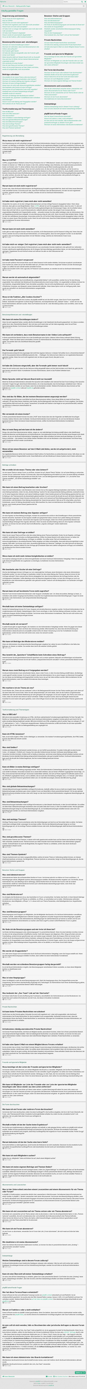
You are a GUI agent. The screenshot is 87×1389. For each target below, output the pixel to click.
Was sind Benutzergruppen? (53, 23)
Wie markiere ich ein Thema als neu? (14, 104)
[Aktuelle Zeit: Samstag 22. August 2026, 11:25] (83, 6)
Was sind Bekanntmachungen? (12, 122)
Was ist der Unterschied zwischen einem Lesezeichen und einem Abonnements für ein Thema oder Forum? (63, 89)
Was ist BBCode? (8, 111)
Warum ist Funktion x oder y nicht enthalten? (58, 118)
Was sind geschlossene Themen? (13, 126)
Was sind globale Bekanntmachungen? (15, 120)
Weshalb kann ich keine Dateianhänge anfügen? (18, 91)
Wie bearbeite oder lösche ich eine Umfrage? (17, 87)
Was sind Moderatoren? (52, 20)
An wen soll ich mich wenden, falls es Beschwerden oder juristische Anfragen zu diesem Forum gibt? (62, 121)
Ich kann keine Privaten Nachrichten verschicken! (60, 43)
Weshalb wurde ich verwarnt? (12, 93)
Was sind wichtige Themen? (11, 124)
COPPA (37, 206)
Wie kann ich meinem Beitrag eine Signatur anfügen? (19, 81)
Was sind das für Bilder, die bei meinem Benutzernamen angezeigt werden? (20, 60)
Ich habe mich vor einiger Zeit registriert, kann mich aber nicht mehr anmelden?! (22, 30)
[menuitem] (60, 1376)
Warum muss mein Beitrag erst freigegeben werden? (19, 102)
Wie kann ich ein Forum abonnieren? (56, 97)
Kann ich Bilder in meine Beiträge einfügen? (16, 117)
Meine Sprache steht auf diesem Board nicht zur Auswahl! (21, 57)
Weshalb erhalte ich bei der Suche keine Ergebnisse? (61, 75)
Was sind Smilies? (8, 115)
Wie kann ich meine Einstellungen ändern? (16, 45)
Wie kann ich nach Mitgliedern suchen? (57, 79)
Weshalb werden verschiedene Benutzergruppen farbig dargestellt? (62, 30)
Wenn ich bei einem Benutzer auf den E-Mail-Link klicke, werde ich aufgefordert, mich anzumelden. (20, 68)
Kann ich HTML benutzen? (10, 113)
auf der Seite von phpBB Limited (42, 1299)
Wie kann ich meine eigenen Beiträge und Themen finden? (63, 81)
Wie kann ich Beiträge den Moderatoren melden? (18, 95)
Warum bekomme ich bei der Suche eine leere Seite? (61, 77)
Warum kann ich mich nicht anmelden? (14, 27)
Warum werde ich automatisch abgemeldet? (16, 35)
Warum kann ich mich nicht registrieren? (15, 23)
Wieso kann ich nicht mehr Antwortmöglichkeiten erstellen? (21, 85)
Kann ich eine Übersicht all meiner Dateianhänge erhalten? (63, 108)
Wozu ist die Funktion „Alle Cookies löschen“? (17, 37)
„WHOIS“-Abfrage (69, 1332)
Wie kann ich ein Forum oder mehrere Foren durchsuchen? (63, 72)
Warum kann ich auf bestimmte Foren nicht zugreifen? (20, 89)
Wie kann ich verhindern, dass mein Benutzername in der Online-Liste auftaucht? (20, 48)
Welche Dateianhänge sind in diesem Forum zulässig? (62, 106)
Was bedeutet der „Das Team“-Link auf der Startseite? (61, 35)
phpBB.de (30, 388)
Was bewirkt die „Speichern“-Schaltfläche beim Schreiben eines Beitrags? (21, 98)
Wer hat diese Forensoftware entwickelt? (57, 116)
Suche (4, 1)
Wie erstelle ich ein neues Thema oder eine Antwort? (19, 77)
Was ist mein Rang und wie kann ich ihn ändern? (18, 65)
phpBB (37, 1381)
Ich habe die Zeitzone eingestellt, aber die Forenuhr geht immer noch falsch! (20, 54)
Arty (39, 1383)
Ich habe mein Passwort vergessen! (13, 33)
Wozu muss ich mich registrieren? (13, 18)
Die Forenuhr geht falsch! (10, 51)
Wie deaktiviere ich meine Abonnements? (57, 99)
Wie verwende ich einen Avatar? (12, 63)
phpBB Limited (16, 388)
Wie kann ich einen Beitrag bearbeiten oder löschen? (19, 79)
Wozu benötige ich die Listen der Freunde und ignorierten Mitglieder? (63, 58)
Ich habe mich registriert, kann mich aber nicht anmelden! (20, 25)
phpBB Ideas (19, 1314)
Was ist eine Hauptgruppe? (53, 33)
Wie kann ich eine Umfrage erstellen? (14, 83)
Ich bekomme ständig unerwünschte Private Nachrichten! (62, 45)
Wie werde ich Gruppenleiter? (53, 27)
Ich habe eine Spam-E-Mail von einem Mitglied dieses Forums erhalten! (64, 48)
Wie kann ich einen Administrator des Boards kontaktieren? (63, 124)
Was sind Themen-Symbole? (11, 128)
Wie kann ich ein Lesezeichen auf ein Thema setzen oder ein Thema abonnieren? (63, 94)
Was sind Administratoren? (53, 18)
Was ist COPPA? (7, 20)
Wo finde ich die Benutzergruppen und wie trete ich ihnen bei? (64, 25)
